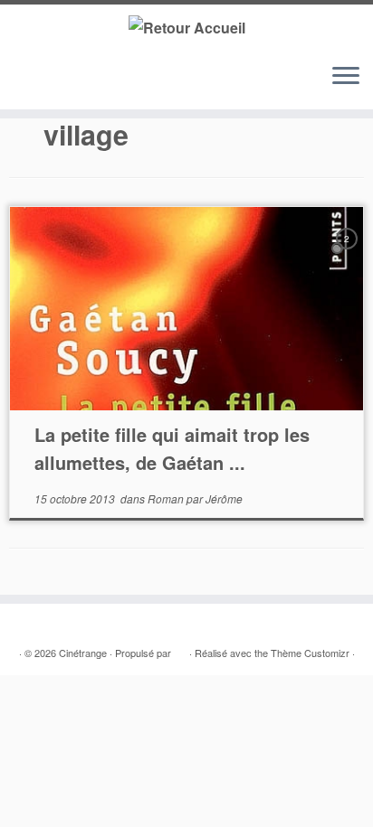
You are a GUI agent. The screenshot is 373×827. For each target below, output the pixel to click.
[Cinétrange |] (186, 27)
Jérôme (224, 498)
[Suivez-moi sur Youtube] (72, 84)
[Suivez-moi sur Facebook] (54, 84)
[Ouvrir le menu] (345, 76)
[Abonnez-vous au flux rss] (20, 84)
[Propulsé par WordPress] (180, 649)
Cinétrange (83, 652)
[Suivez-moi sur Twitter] (37, 84)
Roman (167, 498)
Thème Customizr (310, 652)
